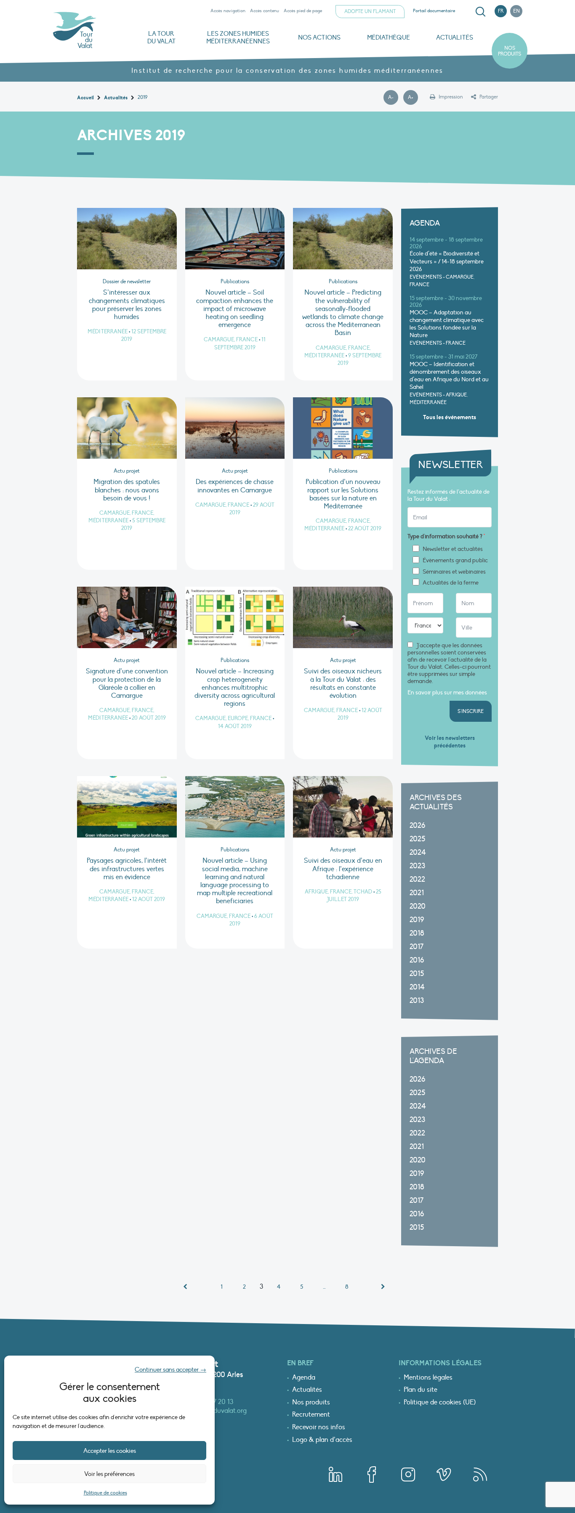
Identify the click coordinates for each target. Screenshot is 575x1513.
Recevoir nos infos (318, 1427)
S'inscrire (471, 711)
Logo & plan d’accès (322, 1440)
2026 (417, 825)
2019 (417, 919)
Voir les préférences (109, 1474)
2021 (417, 892)
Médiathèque (388, 37)
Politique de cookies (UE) (440, 1403)
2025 (417, 839)
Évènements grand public (455, 560)
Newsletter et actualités (453, 549)
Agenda (303, 1378)
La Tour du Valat (161, 37)
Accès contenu (264, 10)
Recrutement (311, 1415)
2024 (418, 852)
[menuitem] (479, 12)
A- (393, 97)
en (516, 11)
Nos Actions (319, 37)
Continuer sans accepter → (170, 1369)
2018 (417, 933)
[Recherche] (480, 12)
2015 (417, 973)
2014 (417, 987)
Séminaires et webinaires (454, 572)
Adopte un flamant (370, 11)
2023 (417, 866)
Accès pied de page (303, 10)
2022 (417, 879)
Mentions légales (428, 1378)
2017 (416, 946)
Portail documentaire (434, 10)
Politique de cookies (105, 1493)
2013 (417, 1000)
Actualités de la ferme (451, 583)
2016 (417, 960)
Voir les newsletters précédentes (450, 741)
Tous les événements (449, 417)
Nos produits (509, 51)
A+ (413, 97)
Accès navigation (227, 10)
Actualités (454, 37)
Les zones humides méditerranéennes (238, 37)
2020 (418, 906)
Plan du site (420, 1390)
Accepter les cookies (109, 1451)
